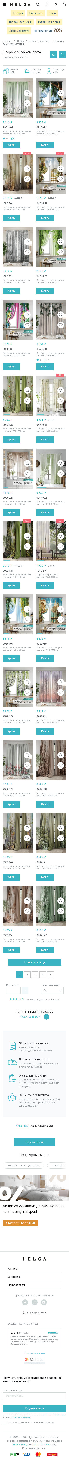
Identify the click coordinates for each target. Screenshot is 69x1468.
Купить (11, 145)
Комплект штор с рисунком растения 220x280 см (17, 208)
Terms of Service (41, 1444)
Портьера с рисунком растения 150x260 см (47, 575)
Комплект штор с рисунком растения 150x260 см (17, 132)
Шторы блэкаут (19, 30)
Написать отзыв (34, 1142)
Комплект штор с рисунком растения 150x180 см (50, 132)
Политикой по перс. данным (52, 1415)
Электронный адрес (13, 1390)
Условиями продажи (22, 1417)
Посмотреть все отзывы (34, 1353)
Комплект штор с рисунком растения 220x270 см (50, 502)
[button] (53, 990)
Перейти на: (12, 985)
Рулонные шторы (49, 21)
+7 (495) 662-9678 (37, 1312)
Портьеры (36, 13)
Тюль (52, 13)
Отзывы (22, 1125)
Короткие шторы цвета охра (23, 1165)
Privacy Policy (20, 1444)
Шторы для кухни (20, 21)
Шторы (18, 13)
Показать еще (34, 962)
